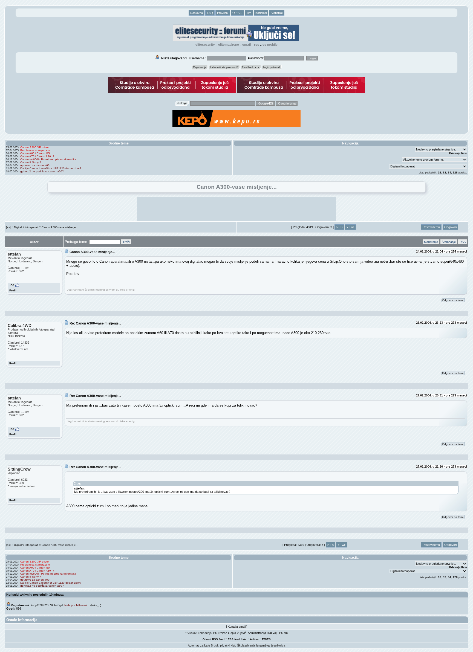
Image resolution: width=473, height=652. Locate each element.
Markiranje (431, 242)
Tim (248, 13)
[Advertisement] (236, 209)
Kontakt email (237, 626)
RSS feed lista (237, 639)
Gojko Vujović (237, 632)
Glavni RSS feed (213, 639)
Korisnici (261, 13)
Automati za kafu (199, 645)
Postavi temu (431, 227)
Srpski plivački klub (223, 645)
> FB (339, 227)
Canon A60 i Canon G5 (35, 153)
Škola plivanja (246, 645)
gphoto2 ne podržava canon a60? (42, 171)
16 (439, 172)
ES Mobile (270, 45)
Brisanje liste (458, 153)
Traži (126, 242)
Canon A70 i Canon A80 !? (37, 156)
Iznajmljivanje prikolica (270, 645)
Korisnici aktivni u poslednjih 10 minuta (35, 594)
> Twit (350, 227)
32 (444, 172)
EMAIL (246, 45)
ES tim (283, 632)
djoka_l (94, 605)
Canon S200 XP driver (34, 147)
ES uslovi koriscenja (198, 632)
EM (264, 639)
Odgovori (450, 227)
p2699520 (41, 605)
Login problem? (271, 67)
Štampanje (449, 242)
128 (455, 172)
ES (269, 639)
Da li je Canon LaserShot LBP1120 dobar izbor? (50, 168)
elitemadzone (228, 45)
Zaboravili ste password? (224, 67)
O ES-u (237, 13)
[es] (8, 227)
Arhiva (254, 639)
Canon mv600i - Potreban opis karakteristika (48, 159)
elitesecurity (205, 45)
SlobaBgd (56, 605)
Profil (12, 290)
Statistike (277, 13)
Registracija (199, 67)
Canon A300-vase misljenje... (60, 227)
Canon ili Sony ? (30, 162)
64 (449, 172)
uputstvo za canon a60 (35, 165)
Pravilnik (222, 13)
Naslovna (196, 13)
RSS (256, 45)
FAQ (210, 13)
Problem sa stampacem (35, 150)
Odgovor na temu (453, 300)
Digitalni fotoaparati (26, 227)
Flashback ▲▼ (250, 67)
